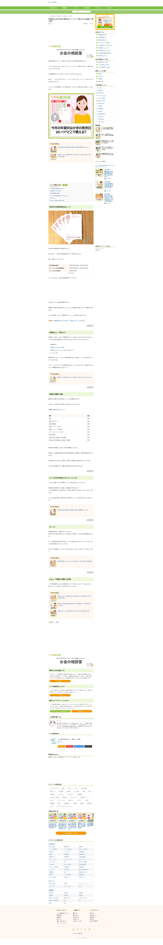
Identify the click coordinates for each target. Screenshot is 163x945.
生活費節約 (66, 867)
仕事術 (65, 883)
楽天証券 (61, 791)
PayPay (69, 788)
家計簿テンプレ (93, 915)
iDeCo (51, 806)
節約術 (100, 73)
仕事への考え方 (52, 883)
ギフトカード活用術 (53, 867)
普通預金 (81, 892)
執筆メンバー (60, 919)
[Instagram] (78, 929)
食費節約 (81, 846)
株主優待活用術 (82, 864)
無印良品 (51, 851)
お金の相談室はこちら (60, 681)
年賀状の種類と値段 (54, 193)
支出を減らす (53, 8)
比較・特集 (101, 81)
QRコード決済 (102, 100)
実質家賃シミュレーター (104, 47)
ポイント (98, 8)
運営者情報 (59, 915)
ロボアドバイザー (83, 897)
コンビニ (53, 352)
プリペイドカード (53, 861)
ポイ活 (86, 800)
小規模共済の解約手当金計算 (105, 53)
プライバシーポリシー (62, 923)
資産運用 (64, 8)
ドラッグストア (67, 851)
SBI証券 (68, 791)
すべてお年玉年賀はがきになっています (59, 195)
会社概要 (59, 917)
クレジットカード (54, 788)
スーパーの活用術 (53, 849)
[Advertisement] (71, 35)
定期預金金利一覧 (102, 37)
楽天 (63, 788)
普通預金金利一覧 (102, 34)
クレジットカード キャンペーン (64, 806)
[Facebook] (81, 929)
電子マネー (71, 800)
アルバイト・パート (83, 883)
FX (79, 900)
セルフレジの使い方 (83, 849)
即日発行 (105, 165)
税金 (59, 803)
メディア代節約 (67, 874)
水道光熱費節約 (82, 856)
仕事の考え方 (101, 118)
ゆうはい (77, 915)
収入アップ (51, 881)
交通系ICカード (52, 856)
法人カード (110, 165)
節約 (84, 791)
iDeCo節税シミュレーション (105, 50)
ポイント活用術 (67, 864)
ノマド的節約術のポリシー (63, 913)
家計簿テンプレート (103, 55)
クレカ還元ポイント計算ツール (105, 45)
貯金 (90, 791)
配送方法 (51, 874)
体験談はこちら (81, 711)
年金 (65, 902)
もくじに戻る (90, 325)
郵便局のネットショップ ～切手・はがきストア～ (62, 350)
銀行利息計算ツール (103, 39)
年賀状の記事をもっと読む (71, 833)
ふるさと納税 (84, 788)
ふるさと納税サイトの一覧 (104, 67)
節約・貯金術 (52, 846)
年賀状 (57, 622)
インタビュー (101, 121)
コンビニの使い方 (68, 849)
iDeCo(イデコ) (67, 897)
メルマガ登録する (60, 695)
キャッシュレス (61, 800)
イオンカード (71, 794)
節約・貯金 (101, 92)
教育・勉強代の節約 (83, 869)
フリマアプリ (73, 797)
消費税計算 (92, 917)
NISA (76, 788)
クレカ (76, 8)
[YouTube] (73, 929)
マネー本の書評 (52, 877)
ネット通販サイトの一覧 (104, 64)
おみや (76, 913)
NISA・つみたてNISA (53, 897)
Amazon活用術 (102, 113)
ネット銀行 (76, 791)
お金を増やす (67, 803)
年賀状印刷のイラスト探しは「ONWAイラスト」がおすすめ (69, 320)
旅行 (65, 872)
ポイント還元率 (99, 165)
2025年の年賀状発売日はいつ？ (57, 188)
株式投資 (66, 895)
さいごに (52, 198)
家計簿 (75, 803)
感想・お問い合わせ (61, 921)
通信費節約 (66, 856)
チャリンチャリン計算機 (104, 42)
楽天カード (52, 791)
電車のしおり (76, 919)
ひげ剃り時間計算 (94, 921)
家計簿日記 (66, 846)
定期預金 (52, 803)
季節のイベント (82, 877)
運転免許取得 (82, 854)
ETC (65, 861)
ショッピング (52, 869)
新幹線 (81, 803)
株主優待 (89, 803)
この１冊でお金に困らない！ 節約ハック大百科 (69, 739)
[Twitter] (85, 929)
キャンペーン (61, 794)
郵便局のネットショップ (65, 307)
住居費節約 (81, 851)
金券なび (77, 917)
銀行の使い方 (101, 103)
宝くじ (80, 886)
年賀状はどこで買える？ (55, 190)
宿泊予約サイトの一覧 (103, 61)
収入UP (109, 8)
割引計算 (92, 913)
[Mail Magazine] (90, 929)
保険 (50, 902)
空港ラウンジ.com (77, 921)
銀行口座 (65, 797)
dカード (52, 800)
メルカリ (100, 87)
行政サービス (67, 877)
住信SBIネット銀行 (54, 797)
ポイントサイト (67, 886)
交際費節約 (51, 872)
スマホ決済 (51, 864)
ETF (65, 900)
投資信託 (87, 8)
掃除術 (50, 854)
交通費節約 (66, 854)
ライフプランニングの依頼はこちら (60, 711)
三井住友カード (83, 797)
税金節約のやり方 (83, 872)
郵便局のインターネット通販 (57, 347)
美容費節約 (81, 867)
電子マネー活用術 (83, 861)
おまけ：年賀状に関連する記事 (57, 200)
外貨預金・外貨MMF (53, 900)
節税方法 (100, 111)
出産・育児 (66, 869)
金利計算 (92, 919)
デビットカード (82, 859)
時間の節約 (81, 874)
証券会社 (66, 892)
